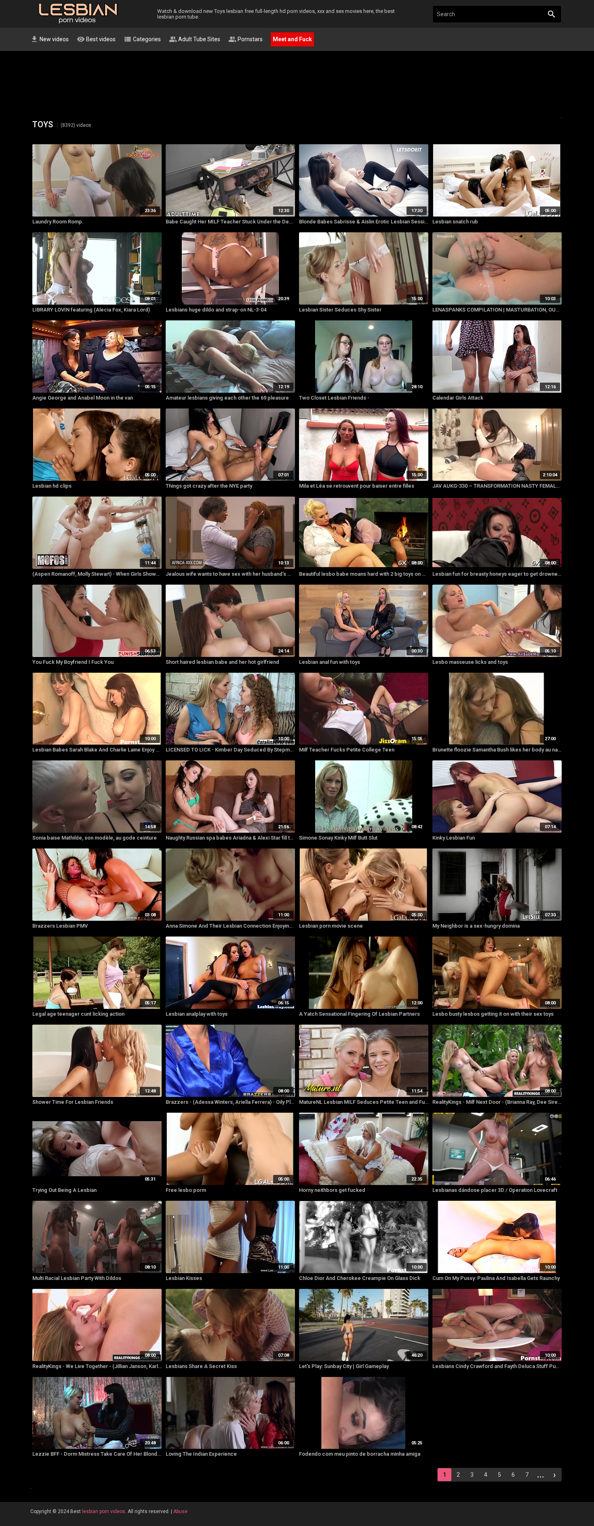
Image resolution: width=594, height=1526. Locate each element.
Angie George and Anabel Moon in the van (82, 398)
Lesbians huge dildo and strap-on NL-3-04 (216, 310)
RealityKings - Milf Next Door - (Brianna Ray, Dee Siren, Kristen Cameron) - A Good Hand (497, 1102)
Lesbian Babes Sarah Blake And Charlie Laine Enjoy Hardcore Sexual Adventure (97, 750)
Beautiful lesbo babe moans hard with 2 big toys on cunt (363, 574)
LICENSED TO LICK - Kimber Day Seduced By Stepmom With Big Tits (230, 750)
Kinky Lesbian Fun (453, 838)
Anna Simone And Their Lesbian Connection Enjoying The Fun (230, 926)
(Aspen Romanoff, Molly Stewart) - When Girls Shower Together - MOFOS (97, 574)
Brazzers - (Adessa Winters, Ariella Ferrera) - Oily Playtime (230, 1102)
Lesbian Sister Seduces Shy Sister (340, 310)
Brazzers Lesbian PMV (60, 926)
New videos (49, 39)
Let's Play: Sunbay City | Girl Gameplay (344, 1366)
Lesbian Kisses (184, 1278)
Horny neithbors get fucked (332, 1190)
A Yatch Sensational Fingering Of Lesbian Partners (359, 1014)
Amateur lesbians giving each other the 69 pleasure (227, 398)
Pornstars (245, 39)
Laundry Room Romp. (58, 222)
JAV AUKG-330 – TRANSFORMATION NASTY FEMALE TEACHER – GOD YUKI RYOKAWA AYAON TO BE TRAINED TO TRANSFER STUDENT (497, 486)
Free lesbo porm (186, 1190)
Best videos (96, 39)
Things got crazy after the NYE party (209, 486)
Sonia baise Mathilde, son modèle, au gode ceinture (94, 838)
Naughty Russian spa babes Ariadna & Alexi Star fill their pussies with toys (230, 838)
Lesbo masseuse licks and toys (470, 662)
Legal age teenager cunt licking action (78, 1014)
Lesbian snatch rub (455, 222)
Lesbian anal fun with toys (329, 662)
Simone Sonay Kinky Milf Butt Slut (338, 838)
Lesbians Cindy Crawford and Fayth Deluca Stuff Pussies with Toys (497, 1366)
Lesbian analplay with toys (196, 1014)
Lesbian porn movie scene (331, 926)
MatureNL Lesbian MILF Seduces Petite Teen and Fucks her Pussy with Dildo (363, 1102)
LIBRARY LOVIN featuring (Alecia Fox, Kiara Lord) (91, 310)
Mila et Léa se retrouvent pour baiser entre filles (356, 486)
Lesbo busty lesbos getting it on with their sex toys (493, 1014)
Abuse (180, 1511)
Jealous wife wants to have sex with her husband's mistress (230, 574)
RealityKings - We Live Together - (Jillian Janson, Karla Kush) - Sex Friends (97, 1366)
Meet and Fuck (292, 39)
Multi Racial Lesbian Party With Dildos (76, 1278)
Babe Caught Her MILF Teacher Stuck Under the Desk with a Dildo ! (230, 222)
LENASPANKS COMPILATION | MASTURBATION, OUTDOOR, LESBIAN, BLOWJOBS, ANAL (497, 310)
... (540, 1474)
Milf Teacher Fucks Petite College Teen (346, 750)
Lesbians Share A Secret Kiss (201, 1366)
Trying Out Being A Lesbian (64, 1190)
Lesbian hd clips (52, 486)
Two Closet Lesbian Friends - (334, 398)
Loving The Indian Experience (201, 1454)
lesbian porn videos (103, 1511)
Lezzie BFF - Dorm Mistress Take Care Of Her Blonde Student (97, 1454)
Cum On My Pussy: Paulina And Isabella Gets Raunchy (496, 1278)
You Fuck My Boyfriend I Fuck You (73, 662)
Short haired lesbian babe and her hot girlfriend (222, 662)
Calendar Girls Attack (457, 398)
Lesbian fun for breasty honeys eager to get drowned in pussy (497, 574)
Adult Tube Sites (194, 39)
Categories (142, 39)
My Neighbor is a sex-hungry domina (476, 926)
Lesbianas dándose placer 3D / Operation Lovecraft (494, 1190)
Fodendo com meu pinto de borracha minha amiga (359, 1454)
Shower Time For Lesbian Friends (72, 1102)
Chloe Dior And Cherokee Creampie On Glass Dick (359, 1278)
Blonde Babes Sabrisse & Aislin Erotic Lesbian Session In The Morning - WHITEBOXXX (363, 222)
